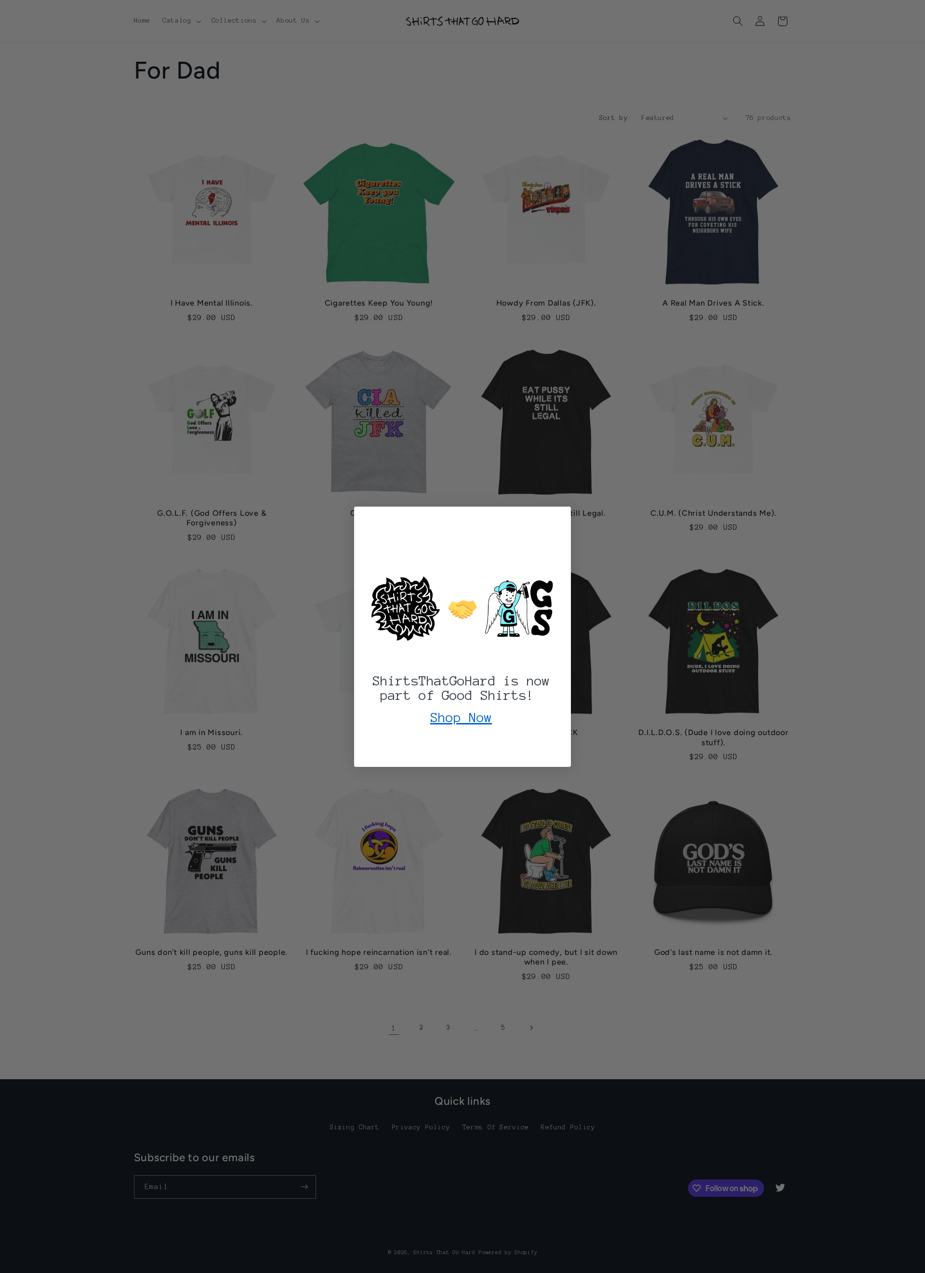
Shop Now (461, 717)
